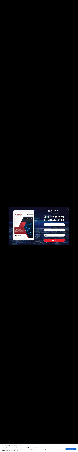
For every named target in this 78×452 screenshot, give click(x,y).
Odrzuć (61, 449)
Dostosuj (54, 449)
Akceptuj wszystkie (71, 449)
